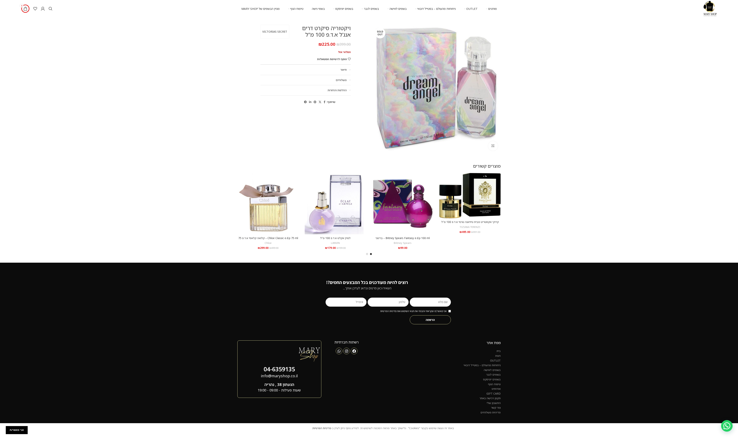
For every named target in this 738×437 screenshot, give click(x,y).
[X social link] (319, 102)
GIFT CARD (493, 393)
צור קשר (496, 407)
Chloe (268, 243)
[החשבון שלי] (43, 8)
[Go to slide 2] (367, 254)
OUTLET (495, 360)
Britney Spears (402, 243)
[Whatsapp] (339, 351)
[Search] (50, 8)
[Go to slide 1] (371, 254)
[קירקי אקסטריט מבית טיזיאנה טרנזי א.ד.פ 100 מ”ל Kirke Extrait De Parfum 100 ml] (470, 195)
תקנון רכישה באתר (490, 398)
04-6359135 (279, 369)
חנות (498, 356)
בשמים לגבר (493, 374)
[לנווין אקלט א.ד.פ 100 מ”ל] (335, 203)
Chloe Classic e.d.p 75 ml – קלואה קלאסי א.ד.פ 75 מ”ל (268, 240)
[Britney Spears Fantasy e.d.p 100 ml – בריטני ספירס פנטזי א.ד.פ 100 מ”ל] (402, 203)
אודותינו (496, 389)
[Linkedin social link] (310, 102)
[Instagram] (346, 351)
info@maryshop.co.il (279, 375)
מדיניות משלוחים (490, 412)
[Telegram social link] (305, 102)
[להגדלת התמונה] (493, 146)
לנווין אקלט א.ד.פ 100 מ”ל (335, 238)
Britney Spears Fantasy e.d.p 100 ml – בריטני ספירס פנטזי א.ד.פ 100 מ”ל (403, 240)
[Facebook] (354, 351)
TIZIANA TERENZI (470, 227)
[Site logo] (710, 8)
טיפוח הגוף (494, 384)
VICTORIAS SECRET (274, 31)
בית (499, 351)
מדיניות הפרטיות (321, 428)
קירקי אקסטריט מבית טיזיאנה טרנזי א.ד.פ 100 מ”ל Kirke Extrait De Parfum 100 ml (470, 224)
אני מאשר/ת (17, 430)
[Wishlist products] (35, 8)
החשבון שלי (494, 403)
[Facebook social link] (324, 102)
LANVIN (335, 243)
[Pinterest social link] (314, 102)
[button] (727, 426)
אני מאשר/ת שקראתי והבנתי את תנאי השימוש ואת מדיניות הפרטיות (413, 311)
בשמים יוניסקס (492, 379)
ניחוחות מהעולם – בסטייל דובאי (482, 365)
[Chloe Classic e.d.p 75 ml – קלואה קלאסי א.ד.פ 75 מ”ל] (268, 203)
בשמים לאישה (492, 370)
